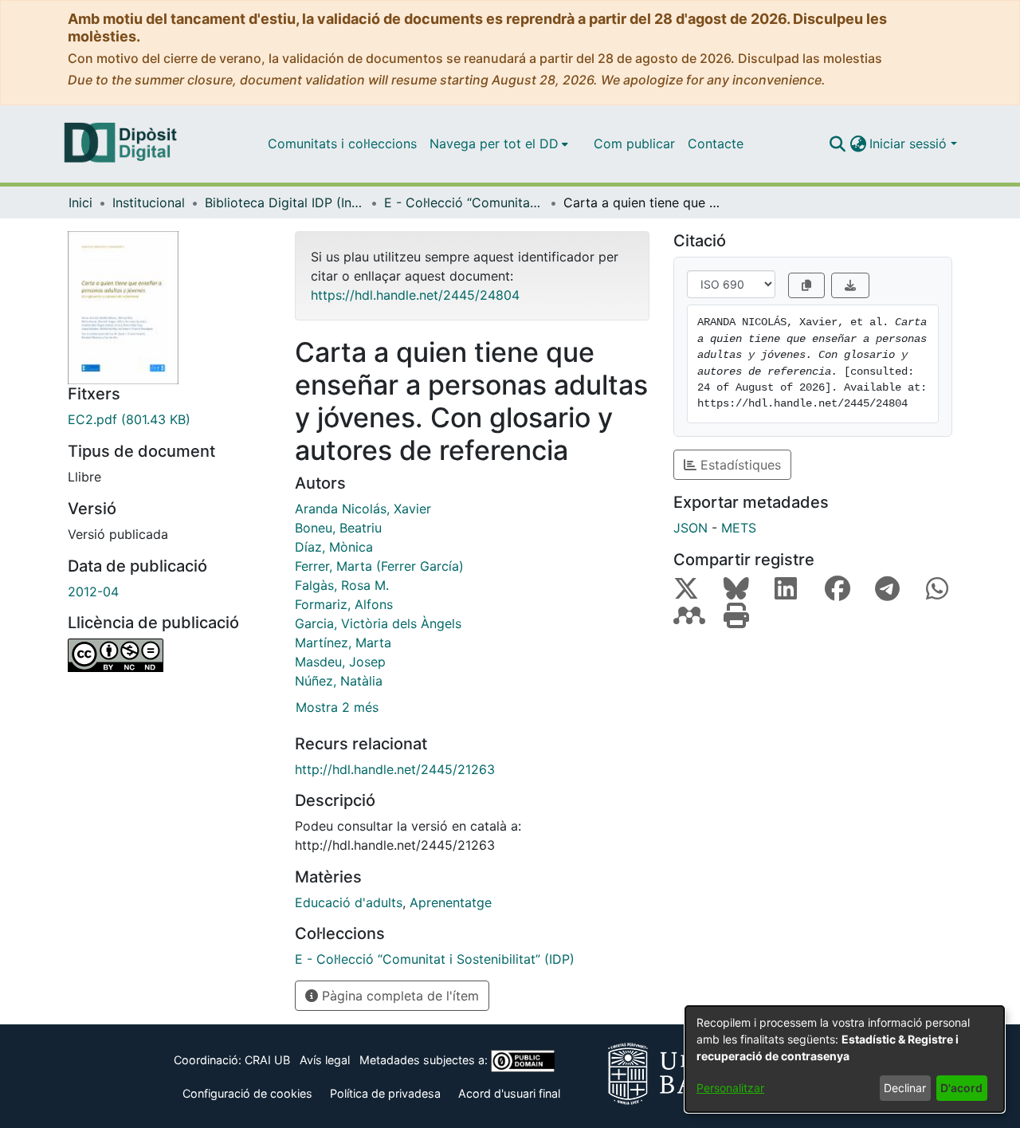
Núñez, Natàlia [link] (338, 681)
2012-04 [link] (93, 591)
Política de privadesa (385, 1093)
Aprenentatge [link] (451, 902)
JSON (690, 528)
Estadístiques (738, 465)
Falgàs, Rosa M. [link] (342, 585)
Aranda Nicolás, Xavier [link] (363, 509)
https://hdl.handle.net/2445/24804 (415, 295)
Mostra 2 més (337, 707)
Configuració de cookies (247, 1093)
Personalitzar (730, 1088)
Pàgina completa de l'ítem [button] (398, 996)
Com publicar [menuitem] (634, 143)
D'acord (961, 1088)
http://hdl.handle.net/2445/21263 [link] (395, 769)
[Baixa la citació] (850, 285)
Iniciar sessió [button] (910, 143)
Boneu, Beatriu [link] (338, 528)
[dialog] (844, 1059)
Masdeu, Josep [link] (340, 662)
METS (738, 528)
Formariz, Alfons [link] (344, 604)
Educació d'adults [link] (348, 902)
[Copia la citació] (806, 285)
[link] (169, 419)
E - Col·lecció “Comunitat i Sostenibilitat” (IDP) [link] (463, 202)
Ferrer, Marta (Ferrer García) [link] (379, 566)
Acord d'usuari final (509, 1093)
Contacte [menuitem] (715, 143)
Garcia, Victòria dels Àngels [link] (378, 623)
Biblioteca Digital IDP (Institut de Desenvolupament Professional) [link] (284, 202)
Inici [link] (80, 202)
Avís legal (325, 1060)
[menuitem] (499, 143)
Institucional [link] (148, 202)
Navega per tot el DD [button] (494, 143)
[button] (837, 143)
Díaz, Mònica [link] (334, 547)
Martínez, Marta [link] (343, 642)
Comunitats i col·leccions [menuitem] (342, 143)
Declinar (905, 1088)
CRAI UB (267, 1060)
